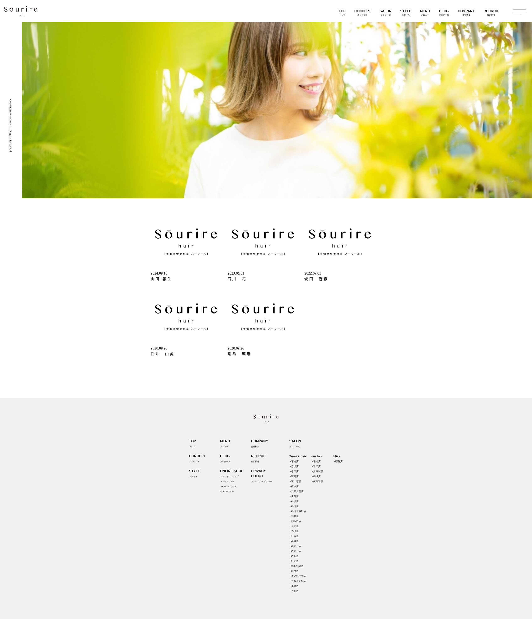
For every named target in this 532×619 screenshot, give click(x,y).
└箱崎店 (294, 461)
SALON (386, 12)
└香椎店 (316, 476)
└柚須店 (294, 501)
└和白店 (294, 571)
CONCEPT (362, 12)
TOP (342, 12)
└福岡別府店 (296, 566)
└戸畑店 (294, 591)
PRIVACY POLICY (261, 476)
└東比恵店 (295, 481)
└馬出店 (294, 531)
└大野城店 (317, 471)
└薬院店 (338, 461)
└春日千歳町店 (297, 511)
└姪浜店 (294, 486)
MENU (425, 12)
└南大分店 (295, 546)
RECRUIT (491, 12)
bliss (336, 456)
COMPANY (466, 12)
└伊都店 (294, 496)
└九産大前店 (296, 491)
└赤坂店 (294, 466)
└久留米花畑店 (297, 581)
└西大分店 (295, 551)
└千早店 (316, 466)
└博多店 (294, 516)
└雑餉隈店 (295, 521)
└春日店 (294, 506)
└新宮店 (294, 536)
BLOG (444, 12)
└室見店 (294, 476)
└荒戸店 (294, 526)
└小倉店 (294, 586)
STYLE (405, 12)
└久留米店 (317, 481)
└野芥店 (294, 561)
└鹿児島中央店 (297, 576)
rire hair (316, 456)
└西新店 (294, 556)
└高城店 (294, 541)
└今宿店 (294, 471)
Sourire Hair (297, 456)
